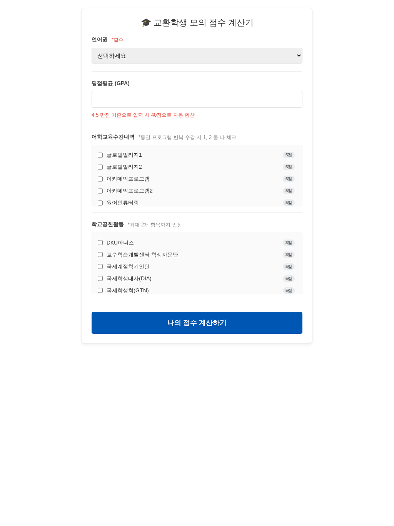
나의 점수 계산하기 (197, 323)
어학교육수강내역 (113, 137)
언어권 (100, 39)
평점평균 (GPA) (111, 83)
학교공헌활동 (108, 224)
